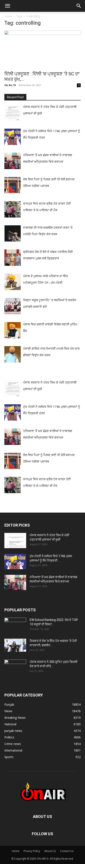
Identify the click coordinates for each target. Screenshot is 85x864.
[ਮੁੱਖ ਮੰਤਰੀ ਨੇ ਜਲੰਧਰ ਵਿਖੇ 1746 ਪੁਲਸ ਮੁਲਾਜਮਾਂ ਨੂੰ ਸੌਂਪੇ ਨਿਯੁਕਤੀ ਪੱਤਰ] (15, 561)
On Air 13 (10, 85)
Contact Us (66, 851)
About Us (50, 851)
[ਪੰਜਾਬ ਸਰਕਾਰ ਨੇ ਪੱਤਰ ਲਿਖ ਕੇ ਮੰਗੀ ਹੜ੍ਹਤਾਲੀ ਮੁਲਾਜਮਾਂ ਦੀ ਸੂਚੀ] (15, 540)
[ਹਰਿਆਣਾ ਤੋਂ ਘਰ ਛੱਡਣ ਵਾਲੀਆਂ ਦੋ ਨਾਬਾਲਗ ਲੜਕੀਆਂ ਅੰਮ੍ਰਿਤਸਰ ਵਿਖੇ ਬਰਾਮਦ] (15, 582)
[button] (7, 6)
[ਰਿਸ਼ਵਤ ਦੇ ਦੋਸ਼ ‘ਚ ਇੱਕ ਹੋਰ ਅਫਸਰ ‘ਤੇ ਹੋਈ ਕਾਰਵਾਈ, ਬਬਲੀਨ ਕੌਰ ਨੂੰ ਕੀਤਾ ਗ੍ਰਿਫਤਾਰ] (15, 645)
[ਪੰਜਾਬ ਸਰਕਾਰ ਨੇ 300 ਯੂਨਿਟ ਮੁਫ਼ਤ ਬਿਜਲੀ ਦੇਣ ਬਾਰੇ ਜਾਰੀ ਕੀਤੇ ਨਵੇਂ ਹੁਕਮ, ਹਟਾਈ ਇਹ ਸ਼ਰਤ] (15, 666)
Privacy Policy (32, 851)
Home (8, 16)
